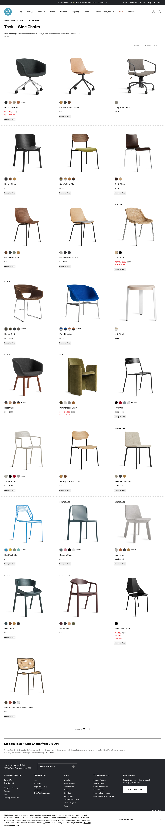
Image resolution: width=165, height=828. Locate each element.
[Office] (52, 11)
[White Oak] (61, 102)
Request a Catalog (40, 786)
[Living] (19, 11)
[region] (82, 819)
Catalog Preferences (11, 797)
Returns (7, 791)
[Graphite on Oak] (116, 179)
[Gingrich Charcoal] (116, 102)
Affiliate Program (70, 803)
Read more (50, 752)
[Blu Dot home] (8, 12)
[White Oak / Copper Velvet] (69, 179)
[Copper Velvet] (18, 102)
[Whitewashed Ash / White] (116, 329)
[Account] (153, 11)
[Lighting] (75, 11)
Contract (133, 2)
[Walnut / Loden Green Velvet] (61, 179)
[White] (128, 402)
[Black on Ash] (6, 179)
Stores (142, 2)
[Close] (161, 819)
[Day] (69, 623)
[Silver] (18, 476)
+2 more (23, 102)
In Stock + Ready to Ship (104, 12)
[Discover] (131, 11)
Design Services (39, 790)
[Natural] (116, 252)
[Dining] (29, 11)
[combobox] (153, 46)
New (35, 780)
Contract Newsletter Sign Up (103, 796)
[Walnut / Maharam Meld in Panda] (73, 179)
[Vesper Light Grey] (61, 252)
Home (6, 20)
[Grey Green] (14, 252)
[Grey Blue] (124, 402)
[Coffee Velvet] (6, 329)
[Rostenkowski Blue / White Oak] (18, 402)
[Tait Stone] (14, 102)
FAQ (5, 794)
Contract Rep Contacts (101, 793)
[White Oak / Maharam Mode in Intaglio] (65, 179)
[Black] (120, 252)
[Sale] (121, 11)
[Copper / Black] (73, 329)
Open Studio (68, 796)
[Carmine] (120, 402)
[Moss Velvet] (10, 329)
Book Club (67, 793)
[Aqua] (18, 550)
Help (149, 2)
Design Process (69, 783)
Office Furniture (17, 20)
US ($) (157, 3)
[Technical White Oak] (120, 179)
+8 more (78, 549)
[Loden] (73, 623)
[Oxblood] (61, 623)
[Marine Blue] (61, 550)
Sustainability (69, 786)
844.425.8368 (9, 783)
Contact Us (8, 780)
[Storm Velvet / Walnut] (14, 402)
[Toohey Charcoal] (18, 329)
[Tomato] (10, 702)
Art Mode (37, 783)
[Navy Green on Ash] (6, 623)
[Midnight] (65, 623)
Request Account (99, 780)
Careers (66, 806)
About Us (67, 780)
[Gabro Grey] (69, 402)
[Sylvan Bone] (65, 402)
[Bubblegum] (65, 550)
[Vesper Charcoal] (65, 252)
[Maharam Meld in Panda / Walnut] (6, 402)
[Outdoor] (63, 11)
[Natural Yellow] (10, 550)
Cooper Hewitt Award (71, 799)
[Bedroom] (41, 11)
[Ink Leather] (69, 252)
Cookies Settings (126, 819)
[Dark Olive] (6, 702)
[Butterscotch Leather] (73, 402)
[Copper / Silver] (69, 329)
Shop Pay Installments (42, 793)
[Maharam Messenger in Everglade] (6, 102)
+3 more (23, 328)
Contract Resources (100, 786)
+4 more (78, 328)
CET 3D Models (98, 790)
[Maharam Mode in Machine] (14, 329)
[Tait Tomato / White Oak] (10, 402)
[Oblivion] (65, 102)
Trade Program (98, 783)
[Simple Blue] (6, 550)
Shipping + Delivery (11, 788)
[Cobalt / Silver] (61, 329)
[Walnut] (69, 102)
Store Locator (135, 789)
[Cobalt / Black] (65, 329)
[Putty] (6, 476)
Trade (125, 2)
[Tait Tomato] (10, 102)
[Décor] (86, 11)
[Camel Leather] (124, 476)
